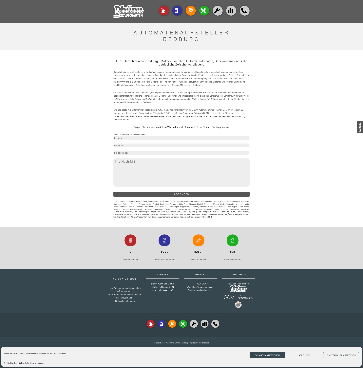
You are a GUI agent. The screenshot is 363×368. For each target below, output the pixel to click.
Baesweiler (245, 209)
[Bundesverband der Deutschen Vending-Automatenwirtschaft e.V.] (238, 299)
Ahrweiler (179, 201)
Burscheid (194, 206)
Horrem (191, 209)
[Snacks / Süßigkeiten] (190, 16)
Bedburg (131, 206)
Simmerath (212, 214)
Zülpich (216, 204)
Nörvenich (245, 201)
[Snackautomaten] (198, 241)
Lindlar (246, 204)
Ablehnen (304, 355)
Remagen (117, 209)
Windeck (139, 217)
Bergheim (174, 204)
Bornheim (128, 211)
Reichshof (179, 214)
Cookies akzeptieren (267, 355)
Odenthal (203, 206)
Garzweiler (183, 209)
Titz (225, 214)
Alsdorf (149, 204)
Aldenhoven (234, 209)
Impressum (41, 363)
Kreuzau (232, 211)
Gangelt (153, 211)
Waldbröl (116, 217)
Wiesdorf (198, 209)
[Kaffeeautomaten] (163, 16)
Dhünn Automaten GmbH (170, 342)
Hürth (181, 204)
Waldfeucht (125, 217)
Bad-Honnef (244, 206)
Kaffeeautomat (127, 92)
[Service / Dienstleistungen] (217, 16)
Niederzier (154, 214)
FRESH (233, 251)
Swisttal (220, 214)
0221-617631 (203, 283)
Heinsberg (186, 211)
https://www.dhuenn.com (203, 286)
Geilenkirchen (162, 211)
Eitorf (135, 211)
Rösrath (187, 214)
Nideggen (145, 214)
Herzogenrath (196, 211)
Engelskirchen (219, 206)
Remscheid (148, 206)
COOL (164, 251)
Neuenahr (236, 201)
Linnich (239, 211)
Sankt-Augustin (233, 206)
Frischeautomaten (192, 81)
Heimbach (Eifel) (174, 211)
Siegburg (192, 204)
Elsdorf (200, 204)
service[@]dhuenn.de (203, 290)
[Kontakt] (244, 16)
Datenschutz (204, 342)
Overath (171, 214)
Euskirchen (164, 204)
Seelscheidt (195, 214)
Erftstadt (156, 204)
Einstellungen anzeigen (341, 355)
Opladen (216, 209)
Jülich (222, 204)
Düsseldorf (207, 217)
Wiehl (133, 217)
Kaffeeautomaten (172, 61)
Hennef (216, 201)
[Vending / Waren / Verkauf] (204, 16)
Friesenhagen (143, 211)
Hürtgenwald (207, 211)
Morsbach (137, 214)
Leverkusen (130, 201)
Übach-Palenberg (235, 214)
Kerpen (223, 201)
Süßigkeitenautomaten (156, 98)
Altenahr (126, 209)
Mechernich (230, 204)
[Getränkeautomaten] (177, 16)
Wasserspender (157, 116)
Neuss (167, 209)
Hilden (174, 209)
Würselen (147, 217)
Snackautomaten (226, 61)
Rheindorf (207, 209)
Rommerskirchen (120, 206)
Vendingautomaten (152, 78)
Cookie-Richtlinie (11, 363)
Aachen (144, 201)
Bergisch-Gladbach (167, 201)
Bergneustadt (118, 211)
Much (229, 201)
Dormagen (208, 204)
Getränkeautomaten (199, 61)
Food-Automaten (116, 287)
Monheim (239, 204)
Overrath (139, 206)
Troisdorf (142, 204)
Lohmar (246, 211)
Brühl (186, 204)
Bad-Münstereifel (136, 209)
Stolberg (134, 204)
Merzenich (128, 214)
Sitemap (185, 342)
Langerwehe (165, 217)
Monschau (175, 217)
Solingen (126, 204)
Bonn (138, 201)
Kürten (210, 206)
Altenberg (224, 209)
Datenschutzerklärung (27, 363)
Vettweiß (246, 214)
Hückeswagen (173, 206)
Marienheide (118, 214)
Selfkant (204, 214)
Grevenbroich (153, 201)
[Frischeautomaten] (232, 241)
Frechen (197, 201)
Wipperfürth (184, 206)
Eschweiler (188, 201)
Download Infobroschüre (238, 283)
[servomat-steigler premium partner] (238, 307)
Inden (215, 211)
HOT (130, 251)
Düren (122, 201)
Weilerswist (149, 209)
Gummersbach (207, 201)
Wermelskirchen (160, 206)
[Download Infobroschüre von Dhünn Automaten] (238, 291)
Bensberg (155, 217)
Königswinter (223, 211)
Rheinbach (117, 204)
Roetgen (183, 217)
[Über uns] (231, 10)
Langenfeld (159, 209)
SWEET (198, 251)
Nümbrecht (163, 214)
